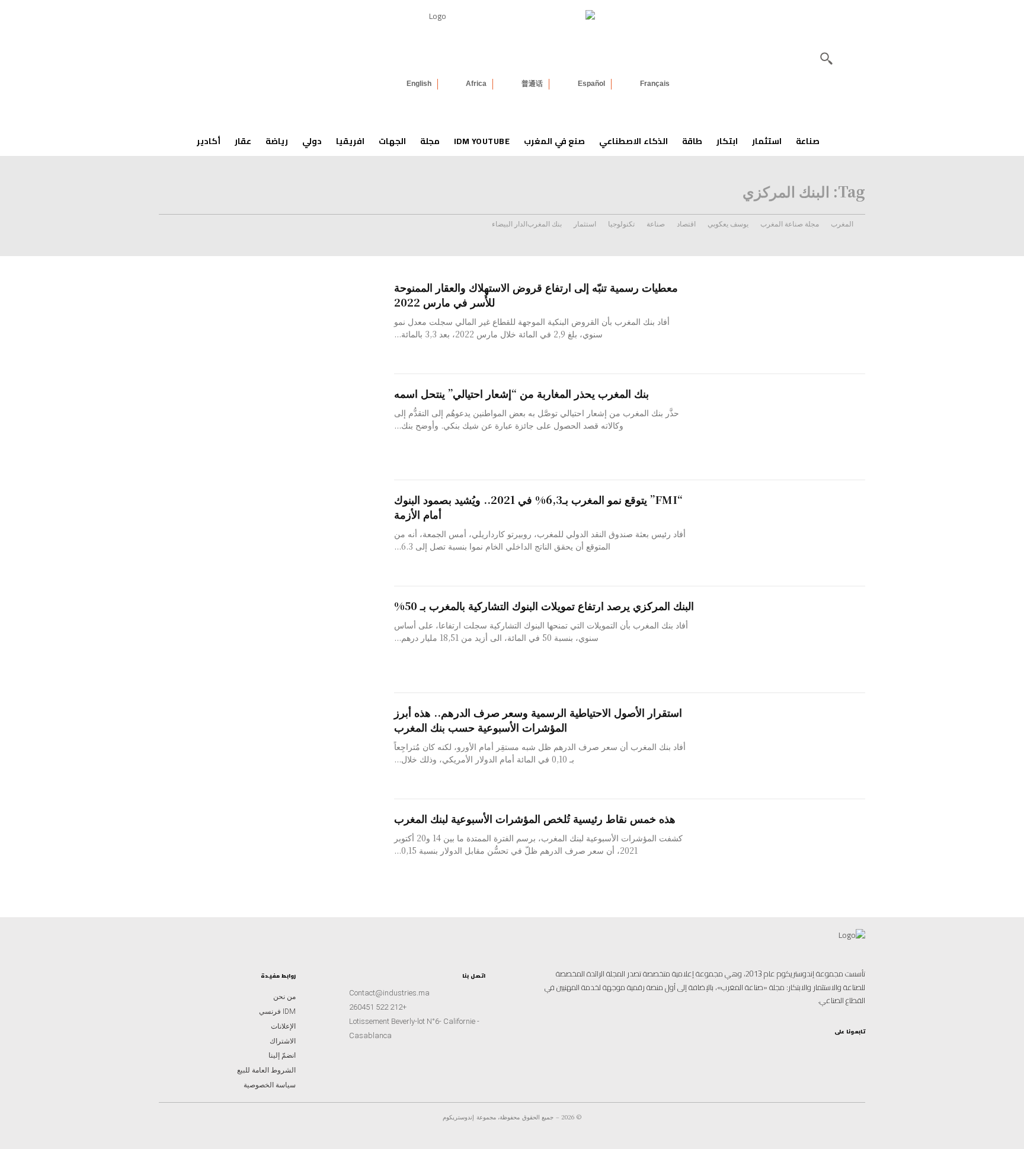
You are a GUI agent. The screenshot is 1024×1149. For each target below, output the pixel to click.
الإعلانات (283, 1026)
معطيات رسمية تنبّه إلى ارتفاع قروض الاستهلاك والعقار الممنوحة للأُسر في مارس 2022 (536, 294)
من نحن (284, 996)
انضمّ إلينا (282, 1055)
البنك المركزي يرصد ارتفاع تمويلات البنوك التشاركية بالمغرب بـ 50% (544, 605)
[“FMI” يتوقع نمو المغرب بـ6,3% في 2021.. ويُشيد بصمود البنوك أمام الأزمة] (782, 533)
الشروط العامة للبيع (266, 1070)
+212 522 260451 (378, 1007)
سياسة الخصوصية (270, 1085)
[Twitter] (779, 1051)
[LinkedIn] (817, 1051)
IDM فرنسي (277, 1011)
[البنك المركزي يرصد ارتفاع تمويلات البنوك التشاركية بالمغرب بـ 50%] (782, 639)
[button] (826, 58)
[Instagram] (855, 1051)
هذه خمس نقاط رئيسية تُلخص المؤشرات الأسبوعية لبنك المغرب (535, 818)
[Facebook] (836, 1051)
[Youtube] (798, 1051)
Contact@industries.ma (389, 992)
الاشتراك (283, 1041)
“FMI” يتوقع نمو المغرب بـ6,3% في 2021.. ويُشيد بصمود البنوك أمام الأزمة (538, 506)
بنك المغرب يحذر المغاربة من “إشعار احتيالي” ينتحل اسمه (521, 393)
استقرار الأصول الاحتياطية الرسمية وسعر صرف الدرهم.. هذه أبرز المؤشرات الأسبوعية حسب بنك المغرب (538, 719)
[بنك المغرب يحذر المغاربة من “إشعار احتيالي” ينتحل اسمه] (782, 427)
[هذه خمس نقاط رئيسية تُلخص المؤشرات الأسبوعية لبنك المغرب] (782, 852)
